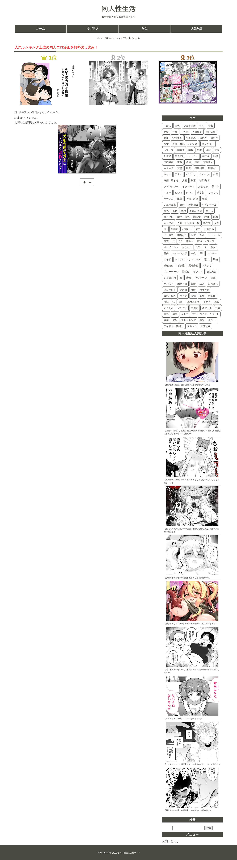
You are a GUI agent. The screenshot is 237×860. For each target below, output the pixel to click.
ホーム (40, 28)
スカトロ (192, 326)
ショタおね (170, 277)
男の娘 (183, 289)
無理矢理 (210, 131)
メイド (167, 259)
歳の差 (214, 137)
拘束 (193, 180)
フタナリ (207, 265)
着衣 (210, 125)
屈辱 (197, 162)
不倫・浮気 (192, 198)
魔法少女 (193, 265)
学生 (144, 28)
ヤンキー (212, 253)
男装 (166, 320)
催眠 (174, 210)
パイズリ (191, 174)
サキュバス (194, 259)
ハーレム (168, 198)
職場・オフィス (205, 241)
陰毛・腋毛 (183, 216)
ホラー (211, 320)
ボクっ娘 (182, 283)
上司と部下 (170, 289)
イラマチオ (188, 186)
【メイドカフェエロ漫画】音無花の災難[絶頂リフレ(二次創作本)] (192, 764)
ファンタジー (171, 186)
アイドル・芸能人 (173, 326)
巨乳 (177, 125)
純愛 (188, 168)
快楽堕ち (177, 137)
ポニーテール (171, 271)
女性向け (212, 271)
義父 (202, 320)
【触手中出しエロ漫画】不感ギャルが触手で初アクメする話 (189, 623)
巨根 (215, 156)
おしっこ (187, 247)
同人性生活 (118, 8)
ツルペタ (204, 174)
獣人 (206, 259)
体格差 (203, 137)
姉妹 (213, 277)
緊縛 (193, 283)
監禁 (202, 295)
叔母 (174, 320)
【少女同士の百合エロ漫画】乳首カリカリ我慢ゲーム (187, 578)
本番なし (182, 235)
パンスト (168, 283)
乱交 (166, 241)
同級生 (181, 150)
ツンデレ (180, 259)
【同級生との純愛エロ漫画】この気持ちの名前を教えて (188, 810)
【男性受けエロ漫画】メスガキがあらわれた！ (184, 718)
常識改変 (205, 326)
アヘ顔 (184, 131)
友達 (215, 174)
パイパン (193, 144)
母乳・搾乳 (170, 295)
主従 (193, 253)
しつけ (178, 192)
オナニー (193, 156)
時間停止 (204, 289)
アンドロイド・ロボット (205, 314)
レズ (193, 235)
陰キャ (189, 241)
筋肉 (166, 253)
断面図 (174, 229)
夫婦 (193, 295)
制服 (166, 137)
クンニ (189, 192)
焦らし (209, 210)
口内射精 (168, 162)
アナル (178, 174)
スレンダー (208, 144)
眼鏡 (179, 198)
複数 (179, 162)
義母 (216, 302)
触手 (198, 229)
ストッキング (188, 320)
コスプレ (168, 216)
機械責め (168, 265)
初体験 (167, 156)
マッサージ (201, 277)
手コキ (215, 186)
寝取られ (213, 168)
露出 (181, 302)
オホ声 (167, 192)
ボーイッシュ (171, 247)
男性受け (180, 156)
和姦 (204, 198)
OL (165, 229)
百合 (202, 235)
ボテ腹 (181, 265)
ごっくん (213, 192)
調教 (208, 150)
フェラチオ (190, 125)
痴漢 (166, 302)
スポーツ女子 (179, 253)
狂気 (166, 314)
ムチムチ (168, 168)
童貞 (188, 162)
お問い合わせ (170, 841)
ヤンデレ (182, 308)
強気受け (204, 180)
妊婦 (217, 308)
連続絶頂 (199, 168)
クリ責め (168, 235)
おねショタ (196, 210)
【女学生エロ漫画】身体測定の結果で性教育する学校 (187, 385)
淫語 (198, 247)
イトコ (184, 314)
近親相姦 (193, 204)
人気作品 (196, 28)
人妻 (184, 180)
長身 (216, 223)
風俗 (215, 259)
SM (201, 253)
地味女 (197, 216)
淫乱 (174, 131)
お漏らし (187, 229)
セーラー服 (214, 235)
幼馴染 (200, 192)
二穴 (202, 283)
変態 (179, 168)
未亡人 (207, 302)
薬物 (188, 277)
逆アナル (207, 308)
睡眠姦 (185, 271)
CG (180, 241)
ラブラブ (92, 28)
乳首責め (191, 137)
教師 (206, 216)
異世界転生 (193, 302)
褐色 (166, 210)
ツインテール (209, 204)
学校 (190, 150)
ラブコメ (198, 271)
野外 (182, 204)
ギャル (167, 174)
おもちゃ (203, 186)
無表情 (206, 223)
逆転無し (213, 283)
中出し (167, 125)
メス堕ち (209, 229)
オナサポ (168, 308)
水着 (215, 216)
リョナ (183, 295)
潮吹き (205, 156)
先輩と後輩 (170, 204)
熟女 (213, 247)
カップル (168, 223)
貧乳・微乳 (178, 144)
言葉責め (208, 162)
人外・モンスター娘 (188, 223)
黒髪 (166, 131)
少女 (166, 144)
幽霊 (174, 314)
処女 (199, 150)
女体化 (194, 308)
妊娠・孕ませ (171, 180)
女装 (193, 289)
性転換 (211, 295)
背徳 (216, 150)
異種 (183, 210)
